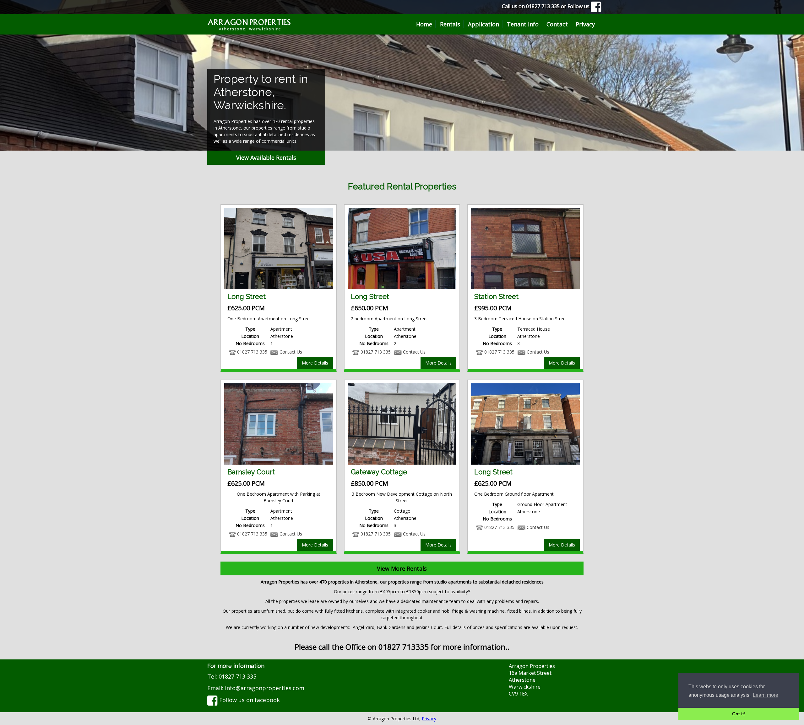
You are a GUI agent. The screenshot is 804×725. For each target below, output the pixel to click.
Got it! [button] (739, 713)
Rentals (450, 24)
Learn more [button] (765, 695)
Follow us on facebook (249, 700)
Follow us (579, 6)
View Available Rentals (266, 157)
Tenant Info (523, 24)
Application (483, 24)
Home (424, 24)
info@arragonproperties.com (264, 688)
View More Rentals (402, 568)
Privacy (585, 24)
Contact (557, 24)
